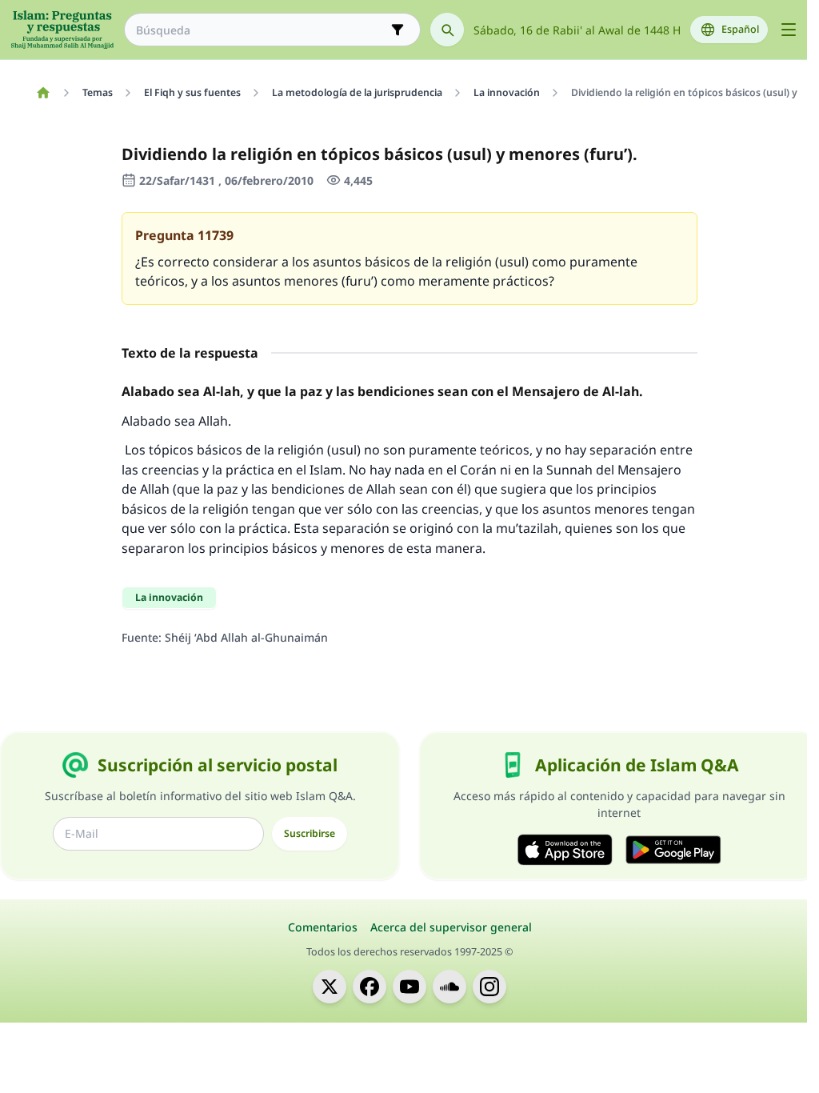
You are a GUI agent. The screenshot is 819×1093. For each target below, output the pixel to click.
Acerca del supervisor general (451, 927)
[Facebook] (369, 986)
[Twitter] (329, 986)
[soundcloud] (449, 986)
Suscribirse (309, 833)
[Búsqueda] (447, 29)
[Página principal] (43, 93)
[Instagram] (489, 986)
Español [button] (740, 29)
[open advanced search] (397, 29)
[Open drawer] (788, 29)
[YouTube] (409, 986)
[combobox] (261, 30)
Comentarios (323, 927)
